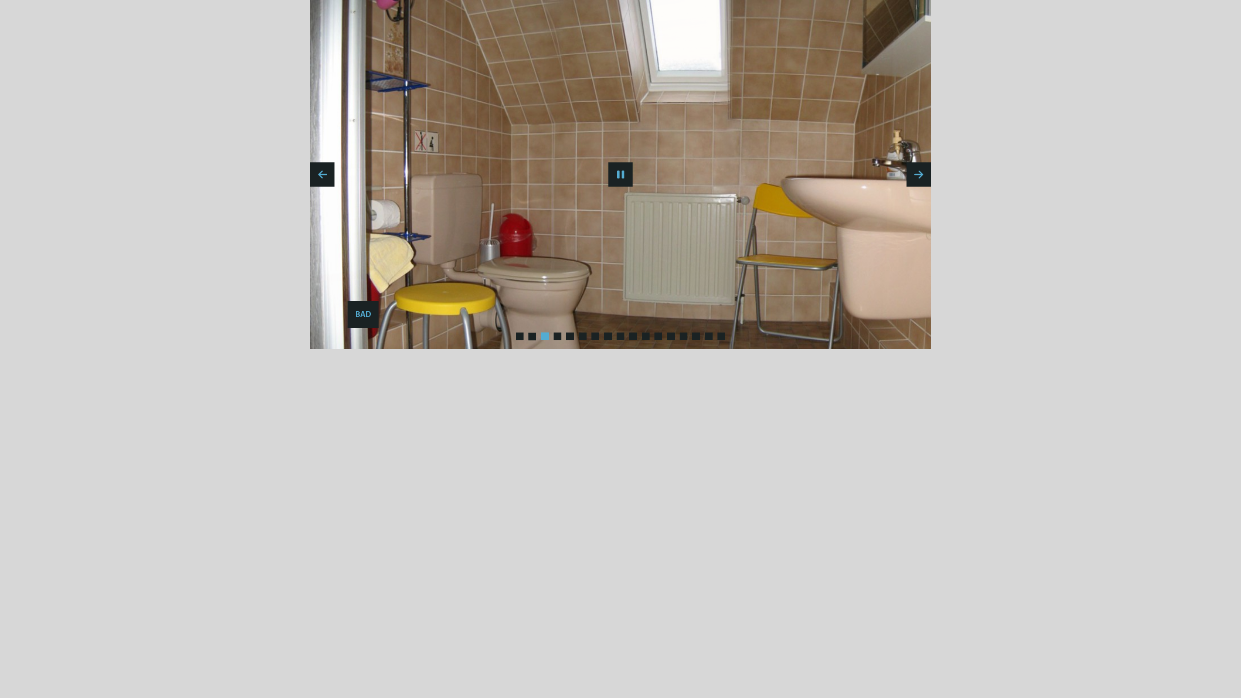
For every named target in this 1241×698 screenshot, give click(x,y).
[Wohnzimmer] (683, 336)
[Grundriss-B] (595, 336)
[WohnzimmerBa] (709, 336)
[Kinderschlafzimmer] (620, 336)
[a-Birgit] (520, 336)
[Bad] (532, 336)
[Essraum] (570, 336)
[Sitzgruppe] (671, 336)
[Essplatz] (557, 336)
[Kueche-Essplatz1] (633, 336)
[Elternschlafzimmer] (545, 336)
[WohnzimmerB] (696, 336)
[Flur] (583, 336)
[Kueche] (658, 336)
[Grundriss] (608, 336)
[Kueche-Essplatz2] (646, 336)
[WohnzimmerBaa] (721, 336)
